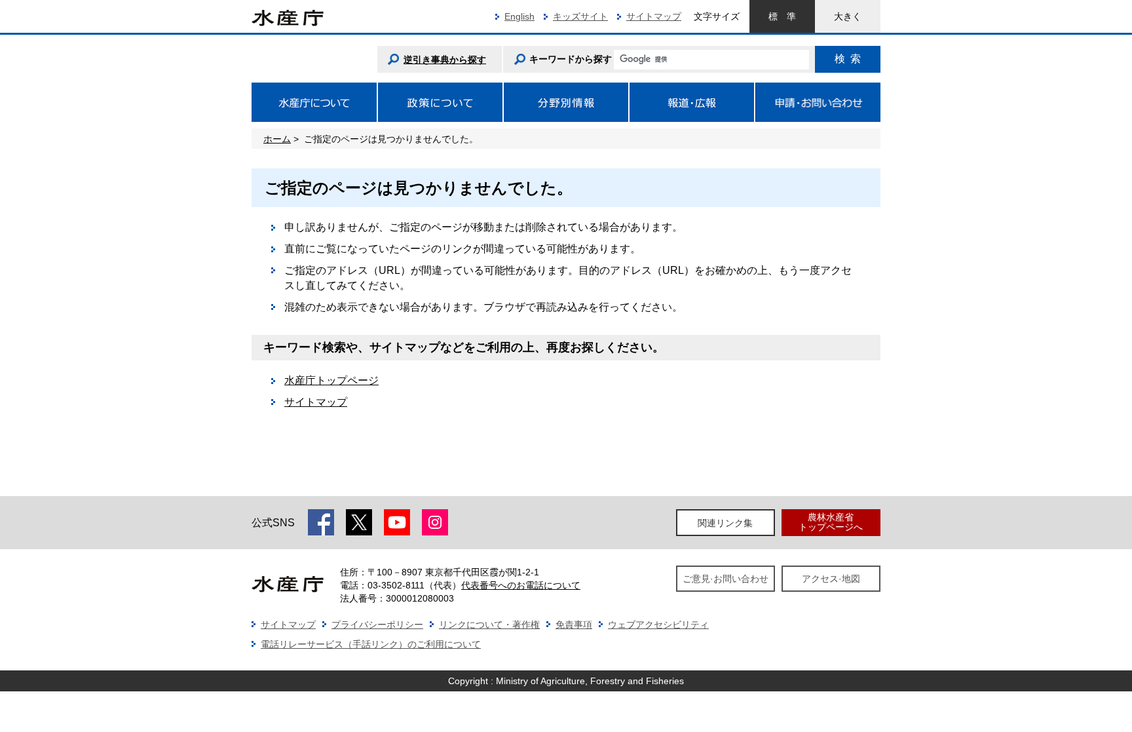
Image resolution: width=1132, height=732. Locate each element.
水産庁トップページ (331, 380)
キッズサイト (580, 16)
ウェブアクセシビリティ (658, 624)
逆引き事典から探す (445, 59)
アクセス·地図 (831, 578)
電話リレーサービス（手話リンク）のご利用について (371, 644)
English (519, 16)
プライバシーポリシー (377, 624)
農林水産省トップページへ (831, 522)
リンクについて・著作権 (489, 624)
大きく (847, 16)
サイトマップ (653, 16)
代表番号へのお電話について (520, 585)
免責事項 (574, 624)
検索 (848, 58)
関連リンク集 (725, 523)
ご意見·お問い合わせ (725, 578)
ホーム (277, 139)
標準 (782, 16)
